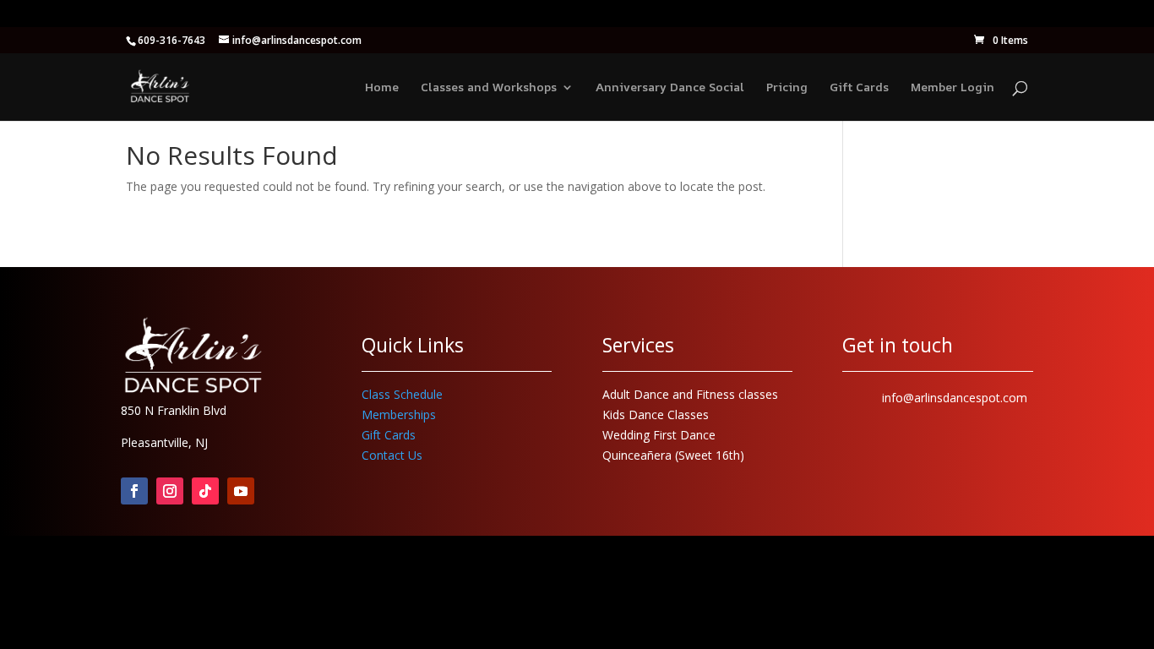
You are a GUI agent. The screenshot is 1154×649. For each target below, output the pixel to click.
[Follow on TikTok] (205, 490)
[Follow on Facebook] (134, 490)
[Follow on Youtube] (240, 490)
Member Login (952, 88)
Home (382, 88)
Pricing (787, 88)
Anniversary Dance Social (670, 88)
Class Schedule (402, 394)
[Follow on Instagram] (169, 490)
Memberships (399, 414)
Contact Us (392, 455)
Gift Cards (859, 88)
